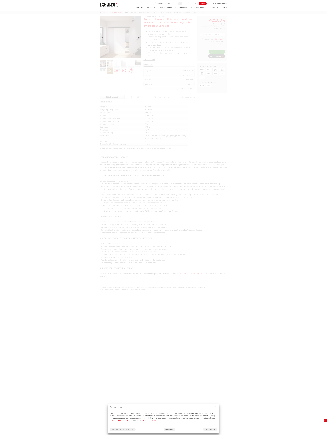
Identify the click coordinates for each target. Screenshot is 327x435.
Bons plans (140, 7)
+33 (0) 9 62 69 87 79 (221, 3)
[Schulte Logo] (109, 5)
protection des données (119, 420)
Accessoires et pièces (199, 7)
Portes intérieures (182, 7)
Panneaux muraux (165, 7)
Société (224, 7)
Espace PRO (214, 7)
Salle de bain (151, 7)
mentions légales (150, 420)
